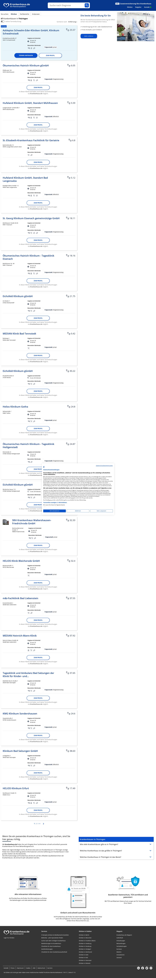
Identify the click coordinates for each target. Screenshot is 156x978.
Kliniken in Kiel (83, 957)
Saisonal (119, 957)
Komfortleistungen (47, 949)
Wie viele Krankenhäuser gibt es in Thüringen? (99, 844)
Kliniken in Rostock (84, 963)
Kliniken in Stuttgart (85, 949)
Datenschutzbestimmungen (104, 465)
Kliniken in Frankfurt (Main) (87, 941)
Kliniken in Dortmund (85, 952)
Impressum (20, 968)
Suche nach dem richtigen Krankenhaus (53, 941)
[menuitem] (130, 7)
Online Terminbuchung (13, 21)
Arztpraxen (36, 14)
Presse (13, 968)
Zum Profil (50, 55)
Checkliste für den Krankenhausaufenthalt (54, 952)
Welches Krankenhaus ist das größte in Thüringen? (101, 850)
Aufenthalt (120, 938)
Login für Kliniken (9, 938)
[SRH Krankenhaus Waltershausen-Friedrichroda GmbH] (6, 522)
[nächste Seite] (43, 823)
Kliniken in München (85, 938)
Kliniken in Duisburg (85, 946)
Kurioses (119, 949)
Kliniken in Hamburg (85, 943)
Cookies (28, 968)
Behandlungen (121, 943)
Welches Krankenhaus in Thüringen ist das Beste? (100, 857)
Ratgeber (138, 7)
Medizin (119, 952)
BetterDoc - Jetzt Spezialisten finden (52, 938)
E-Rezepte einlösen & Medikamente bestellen (55, 935)
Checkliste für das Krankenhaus (51, 946)
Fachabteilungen (122, 946)
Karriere (49, 968)
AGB (34, 968)
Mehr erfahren (88, 36)
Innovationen (120, 955)
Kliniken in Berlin (84, 935)
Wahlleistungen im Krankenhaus (51, 943)
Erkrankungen (121, 941)
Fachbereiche (24, 14)
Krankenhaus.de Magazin (124, 935)
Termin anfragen (26, 55)
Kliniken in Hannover (85, 960)
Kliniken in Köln (83, 955)
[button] (72, 21)
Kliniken (130, 7)
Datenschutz (41, 968)
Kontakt (147, 7)
